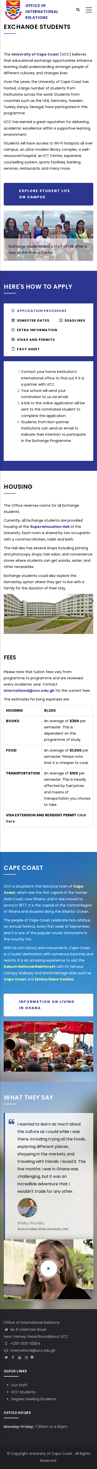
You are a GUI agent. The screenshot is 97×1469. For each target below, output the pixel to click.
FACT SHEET (28, 349)
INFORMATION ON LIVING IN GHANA (47, 1004)
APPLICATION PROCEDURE (41, 310)
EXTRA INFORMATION (37, 330)
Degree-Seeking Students (33, 1399)
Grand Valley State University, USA (42, 1229)
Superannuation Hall (49, 526)
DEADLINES (75, 320)
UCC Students (23, 1392)
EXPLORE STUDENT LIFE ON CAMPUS (44, 194)
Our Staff (19, 1385)
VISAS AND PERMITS (36, 339)
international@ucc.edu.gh (29, 690)
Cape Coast (15, 979)
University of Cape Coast (35, 54)
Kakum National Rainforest (29, 966)
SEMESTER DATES (33, 320)
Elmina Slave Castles (54, 979)
